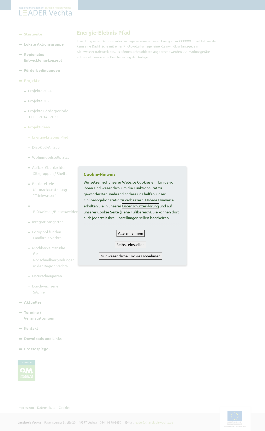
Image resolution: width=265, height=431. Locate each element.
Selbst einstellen (131, 244)
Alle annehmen (130, 233)
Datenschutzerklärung (140, 206)
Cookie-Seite (108, 212)
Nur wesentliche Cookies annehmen (130, 256)
